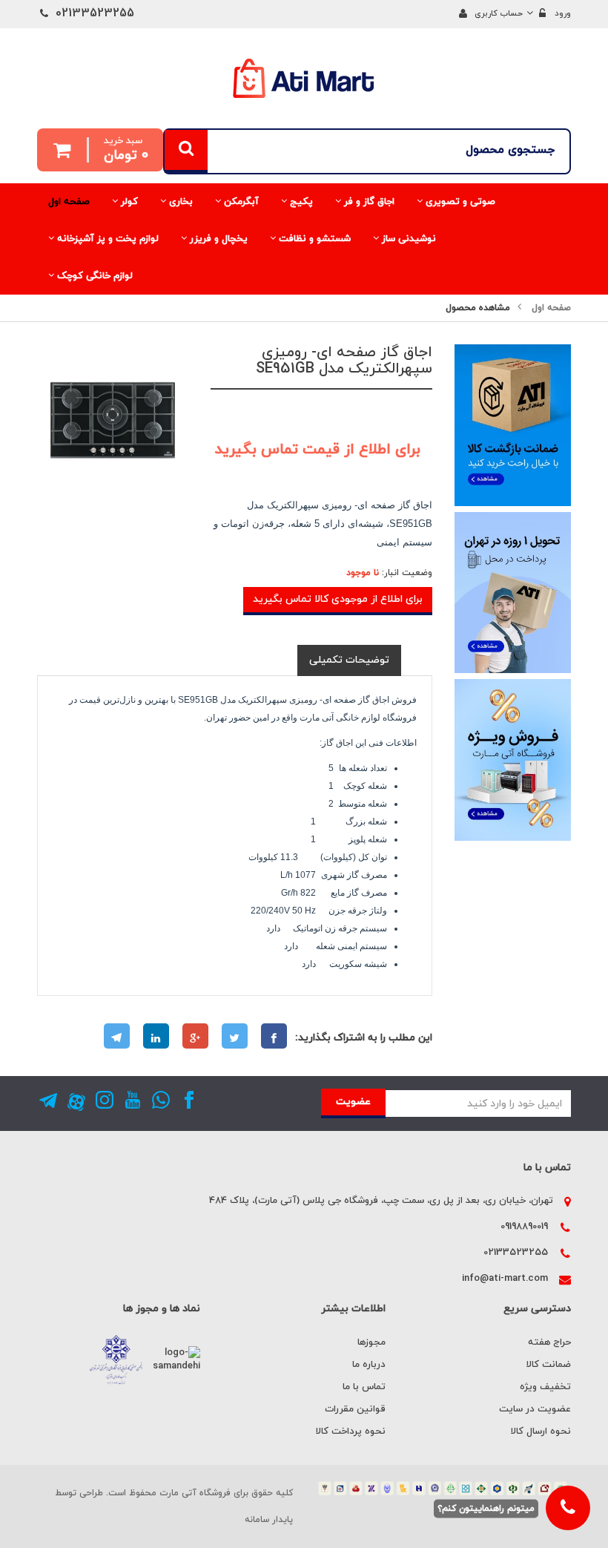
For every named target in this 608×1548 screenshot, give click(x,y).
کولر (128, 202)
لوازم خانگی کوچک (93, 276)
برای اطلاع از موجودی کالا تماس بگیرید (338, 599)
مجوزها (371, 1342)
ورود (563, 13)
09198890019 (524, 1226)
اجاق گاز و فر (367, 202)
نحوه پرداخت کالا (351, 1431)
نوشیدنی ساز (407, 239)
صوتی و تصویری (459, 202)
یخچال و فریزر (217, 239)
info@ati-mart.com (505, 1278)
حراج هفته (549, 1342)
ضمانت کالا (548, 1364)
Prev (44, 503)
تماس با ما (364, 1387)
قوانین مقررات (355, 1409)
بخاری (179, 202)
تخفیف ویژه (545, 1387)
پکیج (300, 202)
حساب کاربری (499, 13)
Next (181, 503)
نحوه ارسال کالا (541, 1431)
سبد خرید (126, 149)
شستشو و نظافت (313, 239)
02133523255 (515, 1252)
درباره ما (369, 1364)
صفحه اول (69, 202)
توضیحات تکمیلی (349, 660)
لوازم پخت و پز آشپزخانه (106, 239)
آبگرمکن (240, 202)
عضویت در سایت (535, 1409)
